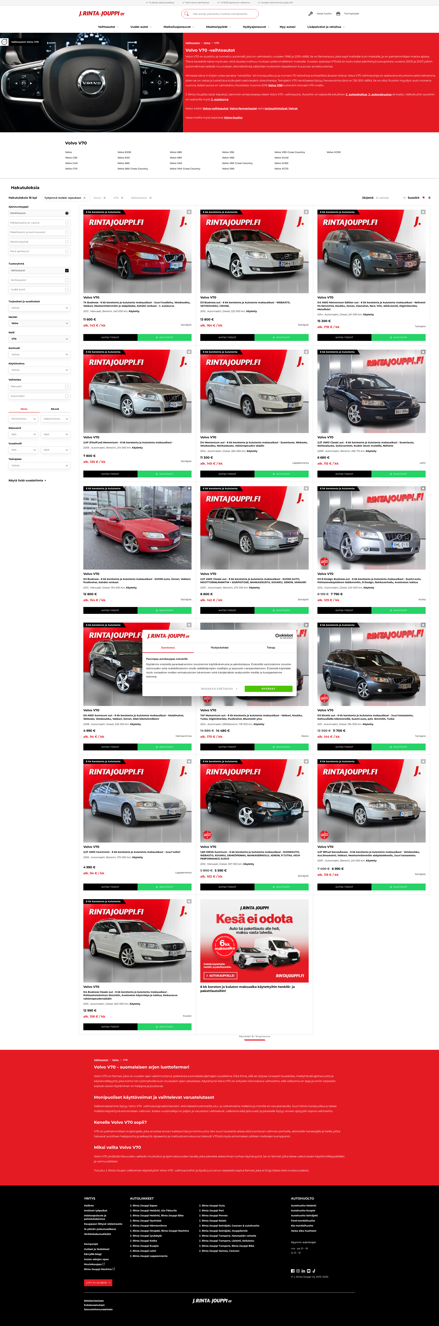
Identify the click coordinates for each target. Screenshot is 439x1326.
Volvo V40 (176, 163)
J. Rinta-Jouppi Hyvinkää (145, 1220)
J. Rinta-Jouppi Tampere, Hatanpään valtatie (227, 1235)
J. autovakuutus (380, 94)
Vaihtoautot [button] (143, 198)
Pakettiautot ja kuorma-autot (27, 232)
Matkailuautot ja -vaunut (25, 222)
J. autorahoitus (356, 94)
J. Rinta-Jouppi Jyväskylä (146, 1235)
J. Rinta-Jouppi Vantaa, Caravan (219, 1250)
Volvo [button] (102, 198)
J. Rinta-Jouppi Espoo (143, 1205)
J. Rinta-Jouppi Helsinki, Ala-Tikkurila (153, 1210)
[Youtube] (308, 1271)
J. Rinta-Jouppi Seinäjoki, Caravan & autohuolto (229, 1225)
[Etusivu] (102, 13)
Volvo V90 (275, 85)
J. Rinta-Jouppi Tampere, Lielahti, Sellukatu (226, 1240)
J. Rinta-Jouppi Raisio (212, 1220)
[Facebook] (292, 1271)
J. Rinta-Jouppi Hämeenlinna (148, 1225)
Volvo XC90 (334, 152)
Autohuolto (302, 1198)
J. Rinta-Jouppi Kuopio (144, 1245)
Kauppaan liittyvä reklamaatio (103, 1223)
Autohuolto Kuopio (303, 1210)
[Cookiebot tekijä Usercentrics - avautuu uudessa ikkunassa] (278, 636)
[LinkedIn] (303, 1271)
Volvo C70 (71, 168)
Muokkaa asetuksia (217, 688)
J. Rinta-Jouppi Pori (211, 1210)
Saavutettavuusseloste (98, 1309)
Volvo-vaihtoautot (215, 108)
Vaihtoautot (193, 43)
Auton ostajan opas (96, 1259)
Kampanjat (91, 1244)
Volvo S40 (123, 157)
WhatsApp (166, 337)
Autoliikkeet (142, 1198)
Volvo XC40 (281, 157)
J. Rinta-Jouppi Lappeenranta (149, 1256)
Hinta (24, 409)
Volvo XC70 (281, 168)
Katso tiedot (110, 337)
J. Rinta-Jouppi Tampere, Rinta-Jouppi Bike (226, 1245)
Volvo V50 (228, 152)
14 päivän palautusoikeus (100, 1229)
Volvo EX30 (124, 152)
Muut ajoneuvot (19, 251)
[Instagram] (298, 1271)
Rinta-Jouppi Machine (98, 1269)
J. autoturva (219, 99)
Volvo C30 (71, 157)
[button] (27, 480)
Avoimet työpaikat (95, 1210)
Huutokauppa (93, 1264)
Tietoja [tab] (271, 647)
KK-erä (55, 409)
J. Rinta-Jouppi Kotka (143, 1240)
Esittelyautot (18, 280)
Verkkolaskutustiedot (97, 1234)
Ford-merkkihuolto (303, 1220)
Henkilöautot (18, 213)
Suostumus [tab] (168, 647)
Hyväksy (268, 688)
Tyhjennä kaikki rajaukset (67, 198)
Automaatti (18, 396)
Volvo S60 (123, 163)
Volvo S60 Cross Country (132, 168)
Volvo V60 (228, 157)
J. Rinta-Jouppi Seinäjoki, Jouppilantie (223, 1230)
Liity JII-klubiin (96, 1282)
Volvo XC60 (281, 163)
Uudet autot (18, 289)
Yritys (89, 1198)
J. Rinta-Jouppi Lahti (143, 1250)
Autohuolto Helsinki (303, 1205)
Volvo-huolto (233, 117)
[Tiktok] (314, 1271)
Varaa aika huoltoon (303, 1230)
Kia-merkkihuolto (302, 1225)
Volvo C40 (71, 163)
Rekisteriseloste (94, 1300)
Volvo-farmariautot (243, 108)
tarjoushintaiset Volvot (281, 108)
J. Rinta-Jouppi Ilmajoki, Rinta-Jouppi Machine (159, 1230)
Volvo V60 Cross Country (237, 163)
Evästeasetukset (94, 1305)
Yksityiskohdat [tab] (219, 647)
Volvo (207, 43)
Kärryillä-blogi (93, 1254)
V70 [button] (121, 198)
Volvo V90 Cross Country (289, 152)
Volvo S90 (176, 157)
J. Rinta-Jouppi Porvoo (213, 1215)
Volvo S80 (176, 152)
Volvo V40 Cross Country (185, 168)
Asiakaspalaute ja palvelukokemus (95, 1217)
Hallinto (89, 1205)
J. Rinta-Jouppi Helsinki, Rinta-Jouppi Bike (157, 1215)
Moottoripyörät (19, 241)
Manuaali (16, 386)
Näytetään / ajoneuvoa (254, 1036)
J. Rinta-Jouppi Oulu (212, 1205)
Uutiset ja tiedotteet (96, 1249)
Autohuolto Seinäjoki (304, 1215)
